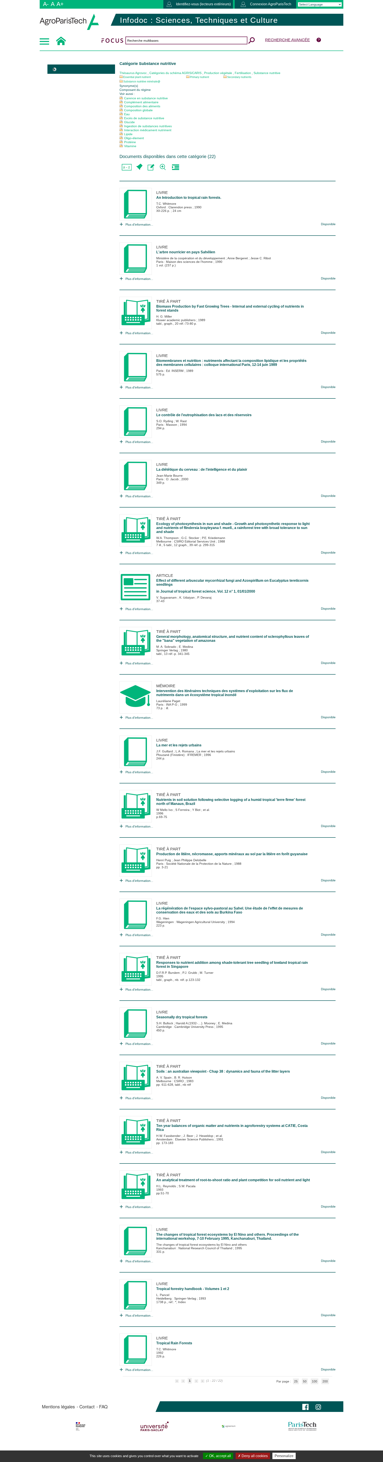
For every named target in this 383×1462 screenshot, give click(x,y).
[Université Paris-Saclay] (154, 1426)
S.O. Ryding (165, 421)
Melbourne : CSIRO (170, 1081)
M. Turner (206, 972)
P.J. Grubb (190, 972)
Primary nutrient (199, 77)
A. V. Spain (164, 1077)
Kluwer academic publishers (176, 320)
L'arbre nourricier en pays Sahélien (185, 252)
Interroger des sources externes (175, 167)
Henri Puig (164, 860)
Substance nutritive (267, 73)
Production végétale (218, 73)
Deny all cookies (254, 1456)
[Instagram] (318, 1406)
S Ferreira (182, 810)
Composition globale (138, 110)
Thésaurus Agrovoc (133, 73)
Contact (87, 1406)
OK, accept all (219, 1456)
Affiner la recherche (163, 167)
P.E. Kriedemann (213, 538)
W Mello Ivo (165, 810)
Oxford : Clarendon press (174, 207)
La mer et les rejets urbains (178, 745)
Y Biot (196, 810)
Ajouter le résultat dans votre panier (139, 167)
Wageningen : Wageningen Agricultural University (191, 922)
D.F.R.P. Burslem (168, 972)
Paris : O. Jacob (168, 479)
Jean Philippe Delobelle (190, 860)
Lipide (128, 134)
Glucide (129, 122)
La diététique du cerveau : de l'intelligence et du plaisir (201, 469)
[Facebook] (305, 1406)
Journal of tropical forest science (187, 591)
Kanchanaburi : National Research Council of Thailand (194, 1248)
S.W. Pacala (187, 1186)
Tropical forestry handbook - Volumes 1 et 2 (192, 1289)
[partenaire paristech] (302, 1426)
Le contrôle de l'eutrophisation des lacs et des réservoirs (204, 415)
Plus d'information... (139, 224)
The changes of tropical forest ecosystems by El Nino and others (201, 1244)
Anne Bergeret (238, 258)
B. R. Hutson (183, 1077)
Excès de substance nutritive (144, 118)
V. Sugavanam (167, 597)
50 (305, 1381)
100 (314, 1381)
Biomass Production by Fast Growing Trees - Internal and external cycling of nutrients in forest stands (230, 308)
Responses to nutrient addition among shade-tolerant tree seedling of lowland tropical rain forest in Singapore (232, 964)
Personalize (284, 1456)
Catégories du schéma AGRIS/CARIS (175, 73)
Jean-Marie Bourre (169, 475)
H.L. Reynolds (166, 1186)
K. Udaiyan (187, 597)
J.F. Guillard (165, 751)
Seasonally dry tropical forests (181, 1017)
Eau (127, 114)
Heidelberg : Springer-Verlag (176, 1298)
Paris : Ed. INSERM (170, 371)
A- (46, 4)
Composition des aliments (142, 106)
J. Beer (188, 1136)
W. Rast (181, 421)
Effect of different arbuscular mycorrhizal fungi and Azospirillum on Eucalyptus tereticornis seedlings (232, 582)
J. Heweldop (205, 1136)
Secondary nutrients (239, 77)
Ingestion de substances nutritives (148, 126)
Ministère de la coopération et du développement (191, 258)
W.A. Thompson (168, 538)
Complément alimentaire (141, 102)
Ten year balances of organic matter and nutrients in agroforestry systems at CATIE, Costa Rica (232, 1128)
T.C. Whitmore (166, 203)
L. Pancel (162, 1295)
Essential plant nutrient (137, 77)
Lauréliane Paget (168, 701)
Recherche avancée (287, 40)
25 (296, 1381)
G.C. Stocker (190, 538)
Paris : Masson (167, 424)
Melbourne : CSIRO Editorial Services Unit (186, 541)
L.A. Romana (185, 751)
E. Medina (186, 646)
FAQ (103, 1406)
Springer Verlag (167, 650)
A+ (60, 4)
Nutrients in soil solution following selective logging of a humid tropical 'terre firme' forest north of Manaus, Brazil (230, 802)
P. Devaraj (204, 597)
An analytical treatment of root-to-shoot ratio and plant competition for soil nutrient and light (233, 1180)
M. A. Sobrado (166, 646)
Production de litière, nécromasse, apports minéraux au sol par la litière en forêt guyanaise (232, 854)
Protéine (130, 142)
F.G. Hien (162, 918)
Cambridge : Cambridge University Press (185, 1027)
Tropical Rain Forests (174, 1343)
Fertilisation (243, 73)
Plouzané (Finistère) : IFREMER (179, 755)
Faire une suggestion (151, 167)
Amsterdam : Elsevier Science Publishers (185, 1139)
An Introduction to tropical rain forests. (188, 197)
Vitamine (130, 146)
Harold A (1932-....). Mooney (196, 1023)
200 (325, 1381)
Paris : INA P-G (167, 704)
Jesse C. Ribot (260, 258)
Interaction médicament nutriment (147, 130)
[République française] (80, 1426)
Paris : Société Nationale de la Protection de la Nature (194, 863)
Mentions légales (58, 1406)
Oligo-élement (134, 138)
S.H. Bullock (165, 1023)
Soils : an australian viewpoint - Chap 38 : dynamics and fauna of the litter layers (223, 1071)
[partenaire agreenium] (228, 1426)
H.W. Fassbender (169, 1136)
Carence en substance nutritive (146, 98)
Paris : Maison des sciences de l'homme (184, 262)
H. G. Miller (164, 316)
